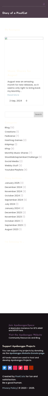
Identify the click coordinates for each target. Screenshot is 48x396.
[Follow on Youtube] (31, 368)
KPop (7, 148)
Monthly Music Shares (16, 152)
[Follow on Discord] (10, 368)
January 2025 (12, 182)
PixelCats (20, 376)
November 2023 (13, 216)
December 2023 (13, 212)
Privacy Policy (9, 388)
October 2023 (12, 220)
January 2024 (12, 208)
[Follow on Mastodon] (4, 368)
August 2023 (11, 229)
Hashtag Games (14, 140)
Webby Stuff (11, 165)
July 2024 (10, 204)
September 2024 (14, 199)
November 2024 (13, 191)
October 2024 (12, 195)
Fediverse (10, 135)
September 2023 (14, 225)
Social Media (12, 161)
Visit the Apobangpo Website (25, 335)
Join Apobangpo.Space (21, 325)
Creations (10, 131)
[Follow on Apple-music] (26, 368)
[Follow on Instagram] (15, 368)
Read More (13, 94)
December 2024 (13, 187)
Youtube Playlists (14, 169)
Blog (7, 127)
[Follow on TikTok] (20, 368)
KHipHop (9, 144)
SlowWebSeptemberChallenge (21, 157)
